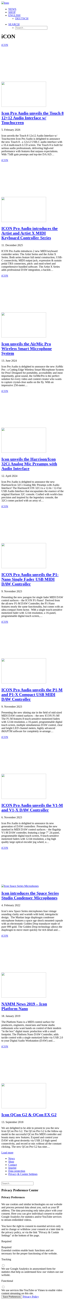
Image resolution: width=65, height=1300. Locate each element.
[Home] (29, 1180)
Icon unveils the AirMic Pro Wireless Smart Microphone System (26, 349)
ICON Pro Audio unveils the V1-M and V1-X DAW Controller (32, 807)
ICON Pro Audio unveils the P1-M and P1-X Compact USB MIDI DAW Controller (32, 694)
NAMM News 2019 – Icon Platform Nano (24, 1006)
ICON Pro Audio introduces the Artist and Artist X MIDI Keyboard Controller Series (29, 233)
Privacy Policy (31, 1296)
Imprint (12, 1167)
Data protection (16, 1170)
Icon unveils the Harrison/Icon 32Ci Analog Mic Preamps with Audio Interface (29, 464)
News (12, 9)
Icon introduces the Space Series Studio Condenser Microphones (30, 895)
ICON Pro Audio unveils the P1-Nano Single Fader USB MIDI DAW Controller (30, 579)
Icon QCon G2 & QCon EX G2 (29, 1114)
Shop (12, 12)
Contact (12, 1164)
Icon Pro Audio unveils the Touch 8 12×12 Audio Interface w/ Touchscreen (32, 118)
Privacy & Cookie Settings (22, 1174)
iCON (4, 45)
